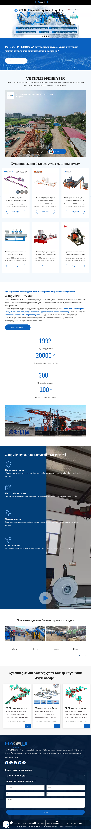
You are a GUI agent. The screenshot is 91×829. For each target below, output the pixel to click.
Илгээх (45, 812)
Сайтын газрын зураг (35, 826)
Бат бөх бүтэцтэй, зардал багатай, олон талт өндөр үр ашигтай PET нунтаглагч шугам (45, 253)
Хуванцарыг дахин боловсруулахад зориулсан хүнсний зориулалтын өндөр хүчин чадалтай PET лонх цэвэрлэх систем (16, 199)
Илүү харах (16, 211)
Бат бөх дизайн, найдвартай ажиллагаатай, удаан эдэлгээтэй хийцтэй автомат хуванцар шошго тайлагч (15, 253)
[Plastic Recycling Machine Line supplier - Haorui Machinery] (16, 744)
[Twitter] (11, 762)
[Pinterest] (24, 762)
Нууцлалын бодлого (50, 826)
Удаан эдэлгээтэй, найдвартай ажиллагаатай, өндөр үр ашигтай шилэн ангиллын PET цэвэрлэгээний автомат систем (75, 199)
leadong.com (70, 826)
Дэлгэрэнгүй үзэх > (17, 327)
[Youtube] (15, 762)
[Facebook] (6, 762)
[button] (84, 655)
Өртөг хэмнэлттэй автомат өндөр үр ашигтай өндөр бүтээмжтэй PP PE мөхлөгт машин (75, 253)
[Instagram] (19, 762)
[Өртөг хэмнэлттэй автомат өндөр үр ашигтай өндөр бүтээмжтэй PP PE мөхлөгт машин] (75, 249)
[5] (45, 598)
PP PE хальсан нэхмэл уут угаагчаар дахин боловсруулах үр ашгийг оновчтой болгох (76, 708)
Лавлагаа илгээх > (16, 61)
